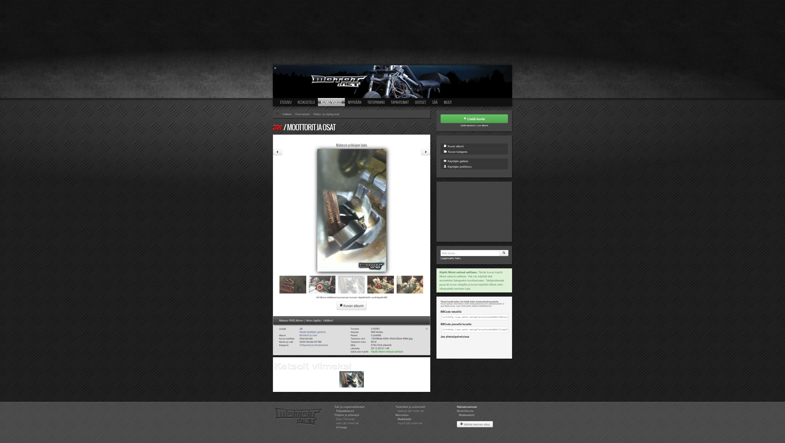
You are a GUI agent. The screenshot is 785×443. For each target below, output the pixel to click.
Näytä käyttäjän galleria (312, 332)
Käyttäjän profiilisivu (459, 166)
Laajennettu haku (451, 258)
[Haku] (503, 253)
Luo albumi (482, 125)
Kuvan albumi (353, 305)
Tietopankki (376, 102)
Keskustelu (306, 102)
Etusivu (286, 102)
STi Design (341, 427)
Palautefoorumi (345, 411)
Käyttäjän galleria (457, 161)
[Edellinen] (277, 152)
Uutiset (420, 102)
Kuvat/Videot (331, 102)
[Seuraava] (425, 152)
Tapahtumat (400, 102)
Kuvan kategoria (457, 152)
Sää (435, 102)
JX (278, 127)
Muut (448, 102)
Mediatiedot (404, 419)
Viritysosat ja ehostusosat (313, 345)
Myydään (354, 102)
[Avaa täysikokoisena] (351, 210)
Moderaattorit (466, 415)
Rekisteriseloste (467, 407)
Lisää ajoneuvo (468, 125)
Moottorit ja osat (311, 127)
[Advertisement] (392, 32)
